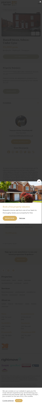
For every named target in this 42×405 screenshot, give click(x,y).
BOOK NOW (9, 218)
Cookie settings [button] (8, 401)
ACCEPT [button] (18, 400)
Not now (22, 218)
